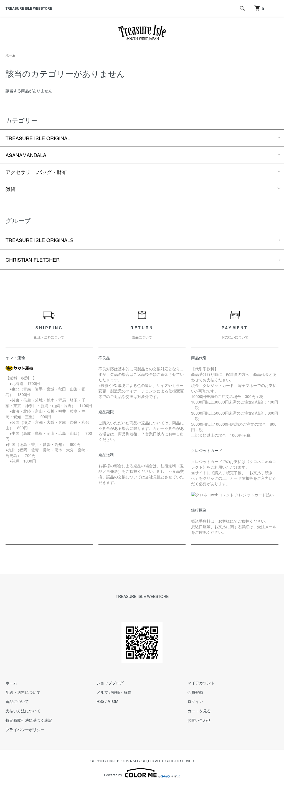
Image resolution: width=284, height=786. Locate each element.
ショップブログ (110, 682)
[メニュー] (275, 8)
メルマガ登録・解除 (114, 692)
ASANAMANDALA (26, 154)
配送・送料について (23, 692)
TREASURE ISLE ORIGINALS (39, 239)
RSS (100, 701)
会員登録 (195, 692)
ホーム (11, 55)
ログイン (195, 701)
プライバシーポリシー (25, 729)
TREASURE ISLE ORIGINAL (38, 138)
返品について (17, 701)
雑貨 (11, 188)
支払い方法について (23, 710)
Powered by (113, 774)
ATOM (113, 701)
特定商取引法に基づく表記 (29, 720)
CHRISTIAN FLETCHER (33, 259)
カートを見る (199, 710)
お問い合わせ (199, 720)
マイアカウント (201, 682)
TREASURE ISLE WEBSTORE (29, 8)
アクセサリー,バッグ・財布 (36, 171)
